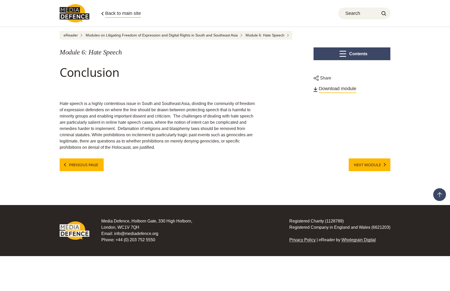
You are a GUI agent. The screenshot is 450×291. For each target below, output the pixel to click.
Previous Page (83, 164)
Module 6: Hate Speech (265, 35)
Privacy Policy (302, 240)
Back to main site (123, 13)
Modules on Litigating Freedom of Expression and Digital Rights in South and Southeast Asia (162, 35)
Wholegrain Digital (358, 240)
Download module (337, 88)
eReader (71, 35)
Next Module (367, 164)
